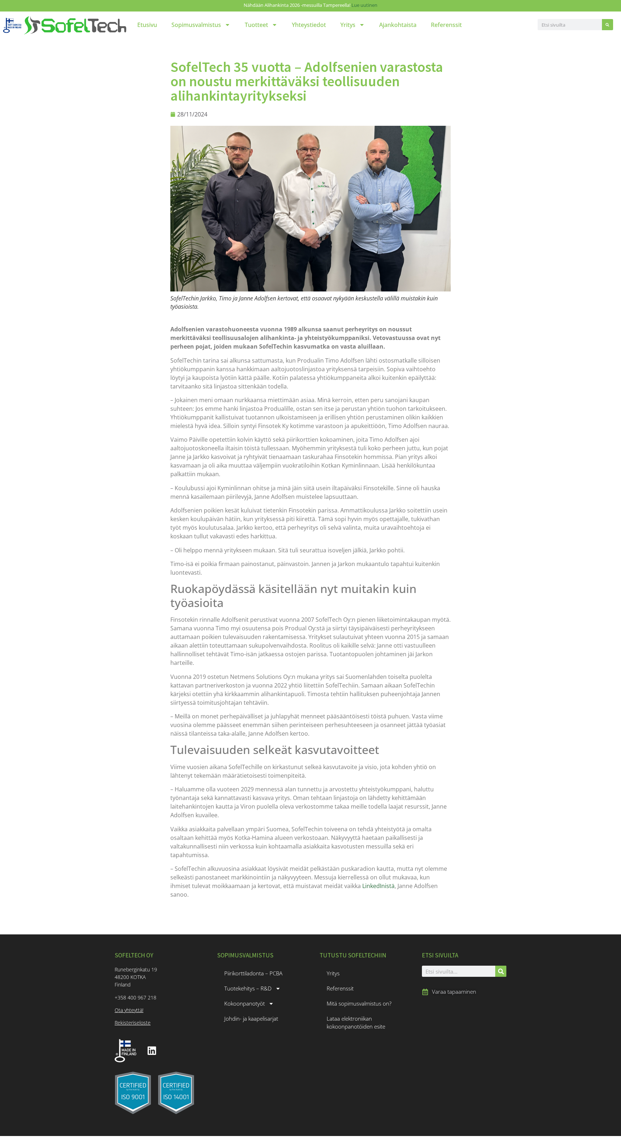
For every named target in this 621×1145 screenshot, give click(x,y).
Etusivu (147, 25)
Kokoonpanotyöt (244, 1003)
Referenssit (446, 25)
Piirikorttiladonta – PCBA (253, 973)
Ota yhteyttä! (129, 1010)
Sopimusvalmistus (196, 25)
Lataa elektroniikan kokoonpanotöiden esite (356, 1022)
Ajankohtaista (398, 25)
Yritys (347, 25)
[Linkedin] (151, 1050)
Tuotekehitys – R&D (248, 988)
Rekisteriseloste (133, 1022)
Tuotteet (256, 25)
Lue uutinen (364, 5)
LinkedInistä (378, 886)
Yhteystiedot (309, 25)
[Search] (607, 24)
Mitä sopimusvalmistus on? (359, 1003)
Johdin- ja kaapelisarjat (251, 1018)
